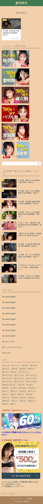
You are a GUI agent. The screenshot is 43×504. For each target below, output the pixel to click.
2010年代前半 (10, 330)
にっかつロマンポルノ (13, 347)
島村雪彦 (14, 388)
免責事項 (29, 498)
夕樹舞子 (14, 372)
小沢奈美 (30, 384)
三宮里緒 (34, 365)
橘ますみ (21, 394)
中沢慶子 (15, 368)
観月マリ (15, 401)
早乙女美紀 (32, 388)
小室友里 (22, 384)
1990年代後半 (10, 314)
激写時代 (21, 3)
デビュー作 (6, 365)
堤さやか (6, 372)
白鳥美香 (15, 397)
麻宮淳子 (6, 404)
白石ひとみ (6, 397)
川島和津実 (23, 388)
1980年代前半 (10, 297)
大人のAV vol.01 (25, 372)
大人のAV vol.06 (20, 378)
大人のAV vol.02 (8, 375)
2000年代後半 (10, 325)
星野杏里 (24, 391)
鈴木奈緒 (24, 401)
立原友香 (24, 397)
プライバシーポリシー (17, 498)
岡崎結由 (6, 388)
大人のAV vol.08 (8, 381)
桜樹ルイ (6, 394)
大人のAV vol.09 (20, 381)
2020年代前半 (10, 336)
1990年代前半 (10, 308)
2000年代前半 (10, 319)
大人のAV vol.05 (8, 378)
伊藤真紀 (24, 368)
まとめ (7, 353)
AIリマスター (10, 342)
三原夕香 (26, 365)
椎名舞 (14, 394)
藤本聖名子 (6, 401)
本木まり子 (32, 391)
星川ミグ (6, 391)
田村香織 (30, 394)
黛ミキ (14, 404)
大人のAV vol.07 (32, 378)
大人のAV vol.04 (32, 375)
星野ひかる (15, 391)
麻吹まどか (32, 401)
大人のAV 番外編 (32, 381)
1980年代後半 (10, 302)
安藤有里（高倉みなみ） (10, 384)
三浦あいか (6, 368)
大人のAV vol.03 (20, 375)
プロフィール (16, 365)
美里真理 (32, 397)
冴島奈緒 (32, 368)
